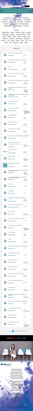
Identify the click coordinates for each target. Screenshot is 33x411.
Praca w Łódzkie (11, 19)
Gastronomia (12, 34)
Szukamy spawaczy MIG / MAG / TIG (14, 163)
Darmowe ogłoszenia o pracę (16, 394)
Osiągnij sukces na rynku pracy (16, 376)
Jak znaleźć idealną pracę (16, 369)
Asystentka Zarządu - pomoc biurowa (14, 142)
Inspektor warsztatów (12, 156)
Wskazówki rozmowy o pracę (16, 373)
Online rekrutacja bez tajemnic (16, 372)
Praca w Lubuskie (4, 19)
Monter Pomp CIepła (12, 211)
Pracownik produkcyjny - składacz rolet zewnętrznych (17, 73)
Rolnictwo (17, 40)
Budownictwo (18, 32)
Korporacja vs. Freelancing (16, 390)
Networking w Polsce (16, 382)
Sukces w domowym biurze (16, 375)
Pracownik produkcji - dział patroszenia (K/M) (15, 225)
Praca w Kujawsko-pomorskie (16, 17)
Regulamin (16, 397)
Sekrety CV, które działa (16, 370)
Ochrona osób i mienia (19, 38)
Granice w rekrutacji (16, 388)
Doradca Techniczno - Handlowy (13, 108)
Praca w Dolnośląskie (7, 17)
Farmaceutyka (28, 32)
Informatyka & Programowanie (20, 34)
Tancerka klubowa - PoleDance (13, 101)
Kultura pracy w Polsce (16, 387)
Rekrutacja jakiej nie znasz (16, 378)
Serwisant (10, 239)
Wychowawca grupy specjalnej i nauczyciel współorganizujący (18, 301)
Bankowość (12, 32)
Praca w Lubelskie (26, 17)
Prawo (8, 40)
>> (26, 331)
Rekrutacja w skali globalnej (16, 385)
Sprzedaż (6, 42)
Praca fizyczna (3, 40)
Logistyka (3, 36)
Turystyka (21, 42)
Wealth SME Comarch (12, 287)
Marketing (14, 36)
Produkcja (12, 40)
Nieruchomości (5, 38)
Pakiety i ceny (16, 402)
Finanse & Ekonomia (5, 34)
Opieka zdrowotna (27, 38)
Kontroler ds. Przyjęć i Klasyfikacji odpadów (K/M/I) (16, 218)
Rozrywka (22, 40)
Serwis (27, 40)
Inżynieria (28, 34)
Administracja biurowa (5, 32)
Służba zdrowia (15, 42)
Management (9, 36)
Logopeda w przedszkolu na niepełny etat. (15, 308)
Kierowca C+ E (11, 66)
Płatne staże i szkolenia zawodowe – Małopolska (16, 273)
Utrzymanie (19, 36)
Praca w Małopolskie (19, 19)
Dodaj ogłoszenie (26, 1)
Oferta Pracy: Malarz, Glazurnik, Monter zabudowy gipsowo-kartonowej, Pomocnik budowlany (18, 177)
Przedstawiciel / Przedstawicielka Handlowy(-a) (16, 204)
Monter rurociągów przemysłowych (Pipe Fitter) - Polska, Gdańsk (18, 246)
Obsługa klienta (11, 38)
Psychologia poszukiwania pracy (16, 381)
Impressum (16, 400)
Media (29, 36)
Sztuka (10, 42)
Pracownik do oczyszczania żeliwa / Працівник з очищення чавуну (19, 135)
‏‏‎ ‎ (22, 1)
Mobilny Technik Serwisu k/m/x (13, 266)
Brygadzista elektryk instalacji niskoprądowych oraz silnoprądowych (19, 80)
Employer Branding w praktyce (16, 384)
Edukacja (23, 32)
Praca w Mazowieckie (27, 19)
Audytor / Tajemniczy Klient (13, 149)
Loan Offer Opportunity (12, 232)
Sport (30, 40)
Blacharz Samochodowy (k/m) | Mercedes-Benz (16, 280)
